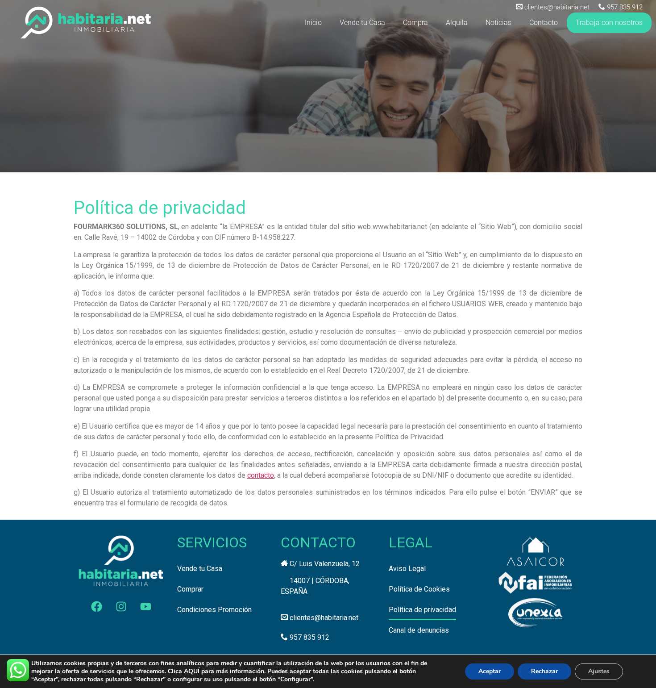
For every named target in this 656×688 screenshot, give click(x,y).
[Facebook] (96, 607)
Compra (415, 22)
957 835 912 (625, 7)
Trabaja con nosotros (609, 22)
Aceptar (489, 671)
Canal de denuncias (419, 630)
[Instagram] (121, 607)
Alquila (457, 22)
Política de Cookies (419, 589)
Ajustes (599, 671)
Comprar (190, 589)
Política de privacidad (422, 609)
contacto (260, 475)
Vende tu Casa (362, 22)
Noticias (498, 22)
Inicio (313, 22)
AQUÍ (191, 671)
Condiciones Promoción (214, 609)
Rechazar (544, 671)
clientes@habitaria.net (557, 7)
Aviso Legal (407, 568)
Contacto (543, 22)
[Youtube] (145, 607)
